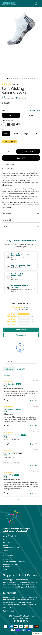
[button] (11, 314)
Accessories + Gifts (11, 547)
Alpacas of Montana (20, 616)
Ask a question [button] (21, 335)
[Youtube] (21, 621)
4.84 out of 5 (26, 307)
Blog (5, 569)
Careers (6, 567)
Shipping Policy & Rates (28, 587)
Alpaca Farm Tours (10, 564)
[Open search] (32, 3)
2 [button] (18, 500)
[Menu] (39, 3)
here (5, 587)
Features (7, 213)
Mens (5, 540)
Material (7, 220)
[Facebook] (18, 621)
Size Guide (8, 141)
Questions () (21, 369)
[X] (14, 621)
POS (29, 616)
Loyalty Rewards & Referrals (14, 561)
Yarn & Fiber (8, 550)
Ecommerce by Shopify (21, 618)
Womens (6, 542)
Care (5, 226)
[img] (8, 381)
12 (28, 78)
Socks (5, 545)
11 (27, 78)
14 (32, 78)
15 (34, 78)
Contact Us (7, 559)
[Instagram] (27, 621)
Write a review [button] (21, 330)
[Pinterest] (24, 621)
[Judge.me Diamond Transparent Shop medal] (20, 347)
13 (30, 78)
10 (25, 78)
